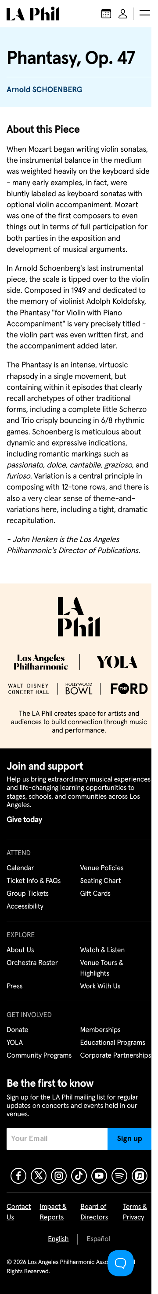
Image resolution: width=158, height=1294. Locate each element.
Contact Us (19, 1212)
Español (98, 1239)
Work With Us (100, 986)
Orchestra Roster (32, 963)
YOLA (15, 1043)
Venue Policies (102, 868)
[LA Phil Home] (33, 14)
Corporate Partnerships (115, 1055)
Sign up (129, 1139)
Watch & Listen (102, 950)
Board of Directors (94, 1212)
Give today (24, 820)
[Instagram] (59, 1176)
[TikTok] (79, 1176)
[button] (144, 13)
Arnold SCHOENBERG (44, 90)
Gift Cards (95, 894)
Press (14, 986)
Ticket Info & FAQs (34, 881)
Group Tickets (28, 894)
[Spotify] (119, 1176)
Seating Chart (100, 881)
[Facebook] (18, 1176)
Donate (17, 1030)
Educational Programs (112, 1043)
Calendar (20, 868)
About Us (20, 950)
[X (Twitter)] (39, 1176)
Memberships (100, 1030)
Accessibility (25, 906)
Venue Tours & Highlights (101, 968)
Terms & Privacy (135, 1212)
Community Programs (39, 1055)
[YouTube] (99, 1176)
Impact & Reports (53, 1212)
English (58, 1239)
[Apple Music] (139, 1176)
